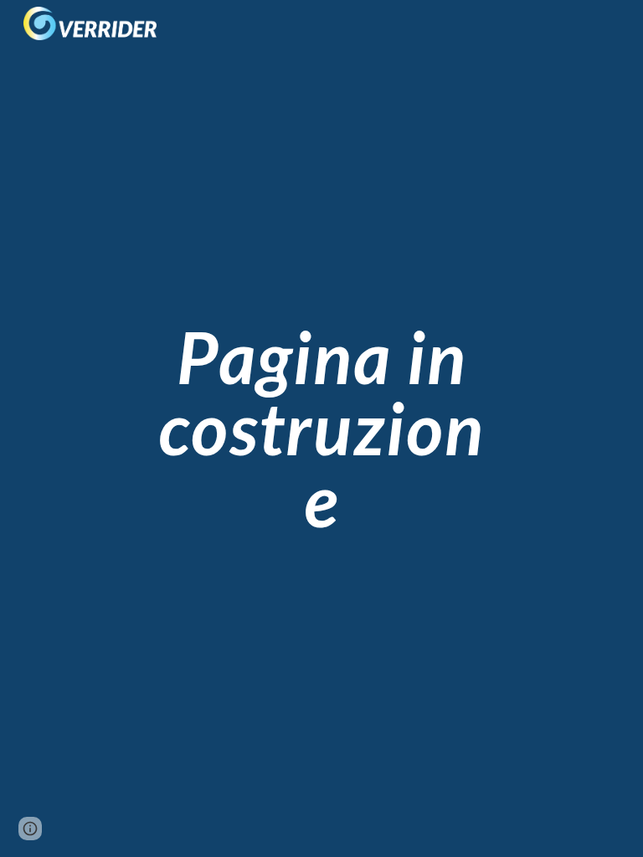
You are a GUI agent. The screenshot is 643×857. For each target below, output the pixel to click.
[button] (30, 828)
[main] (321, 428)
